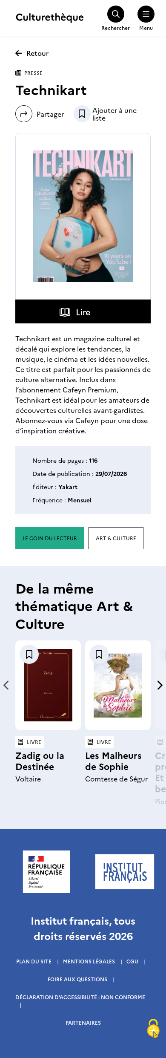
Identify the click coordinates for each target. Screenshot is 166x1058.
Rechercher (115, 27)
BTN (82, 113)
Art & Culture (116, 538)
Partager (50, 113)
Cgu (132, 961)
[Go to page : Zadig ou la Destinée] (48, 685)
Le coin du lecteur (50, 538)
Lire (83, 311)
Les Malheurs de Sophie (113, 760)
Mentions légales (89, 961)
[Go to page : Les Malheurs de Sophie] (118, 685)
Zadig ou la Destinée (39, 760)
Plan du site (34, 961)
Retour (37, 53)
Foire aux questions (77, 979)
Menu (146, 27)
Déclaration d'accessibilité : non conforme (80, 996)
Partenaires (83, 1022)
